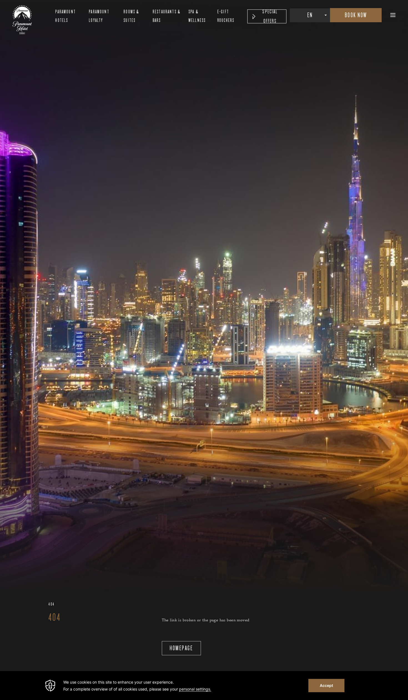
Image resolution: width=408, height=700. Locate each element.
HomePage (181, 648)
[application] (204, 685)
